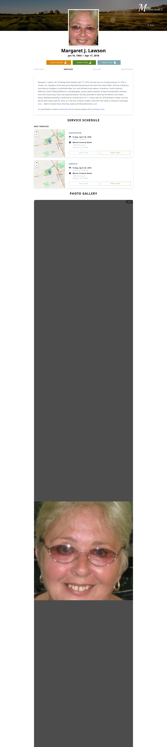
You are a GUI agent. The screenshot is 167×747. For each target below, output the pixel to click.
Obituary (39, 69)
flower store (99, 109)
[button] (49, 141)
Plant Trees (115, 153)
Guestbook (127, 69)
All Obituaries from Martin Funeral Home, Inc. (151, 14)
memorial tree (65, 109)
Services (68, 69)
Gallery (97, 69)
